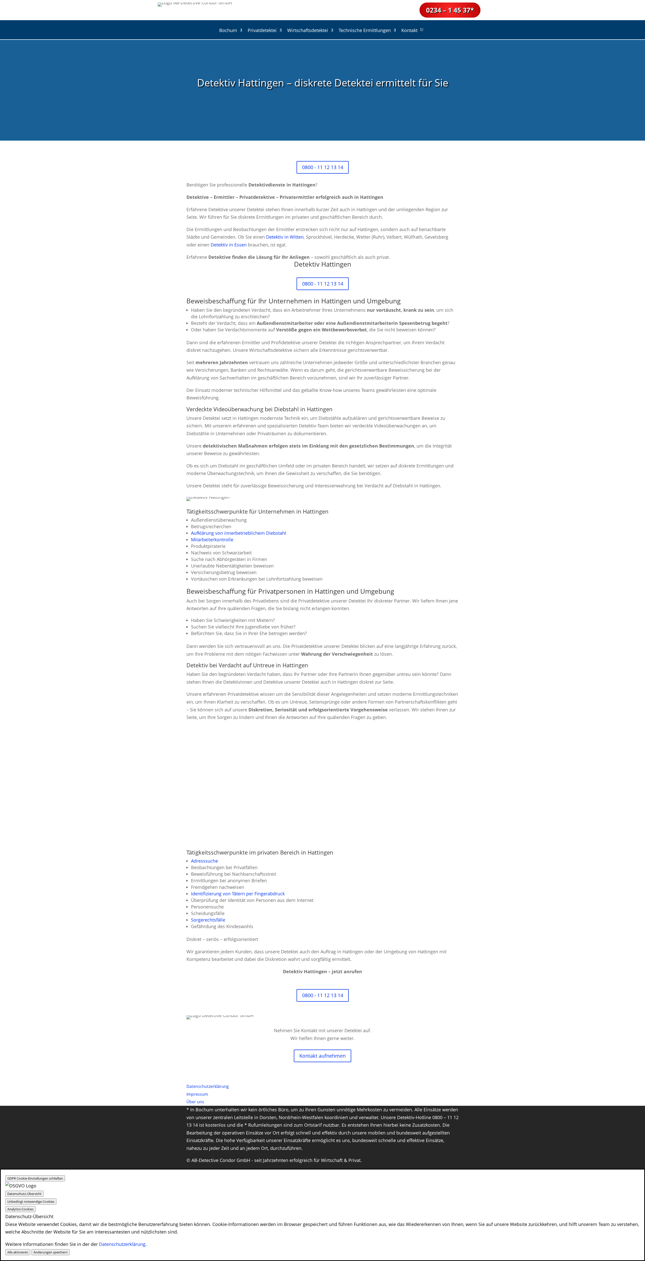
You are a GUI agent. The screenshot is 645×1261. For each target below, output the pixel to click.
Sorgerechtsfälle (208, 920)
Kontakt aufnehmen (322, 1055)
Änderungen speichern (51, 1252)
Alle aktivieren (17, 1252)
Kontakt (409, 30)
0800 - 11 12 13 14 (322, 167)
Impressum (197, 1094)
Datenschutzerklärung (122, 1244)
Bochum (228, 30)
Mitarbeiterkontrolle (212, 540)
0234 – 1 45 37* (450, 10)
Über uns (195, 1102)
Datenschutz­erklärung (207, 1086)
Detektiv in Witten (285, 237)
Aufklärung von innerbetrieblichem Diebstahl (238, 533)
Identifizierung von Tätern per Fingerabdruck (238, 894)
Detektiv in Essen (229, 245)
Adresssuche (204, 861)
